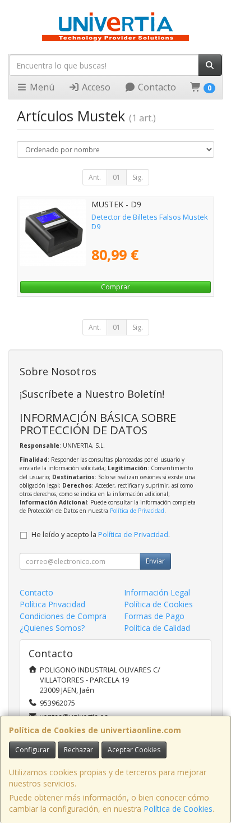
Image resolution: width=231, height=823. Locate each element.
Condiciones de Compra (63, 616)
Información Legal (157, 592)
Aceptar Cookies (134, 749)
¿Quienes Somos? (52, 627)
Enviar (155, 561)
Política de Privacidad (137, 511)
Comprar (115, 287)
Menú (40, 87)
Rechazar (78, 749)
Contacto (156, 87)
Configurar (32, 749)
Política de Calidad (157, 627)
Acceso (95, 87)
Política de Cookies (178, 808)
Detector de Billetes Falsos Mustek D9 (149, 221)
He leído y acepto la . (100, 534)
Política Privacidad (52, 604)
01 (117, 177)
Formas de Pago (154, 616)
